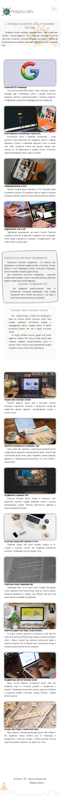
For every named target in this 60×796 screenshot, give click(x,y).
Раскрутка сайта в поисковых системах (17, 399)
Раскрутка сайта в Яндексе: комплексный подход (21, 729)
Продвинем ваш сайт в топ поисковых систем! (20, 679)
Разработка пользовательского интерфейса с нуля (21, 445)
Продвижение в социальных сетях (16, 495)
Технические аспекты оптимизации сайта (18, 584)
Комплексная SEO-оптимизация (15, 87)
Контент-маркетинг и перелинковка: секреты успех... (23, 133)
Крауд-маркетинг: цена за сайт (14, 229)
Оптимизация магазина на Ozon (15, 186)
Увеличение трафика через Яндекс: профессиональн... (23, 630)
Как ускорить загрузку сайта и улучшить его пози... (21, 541)
